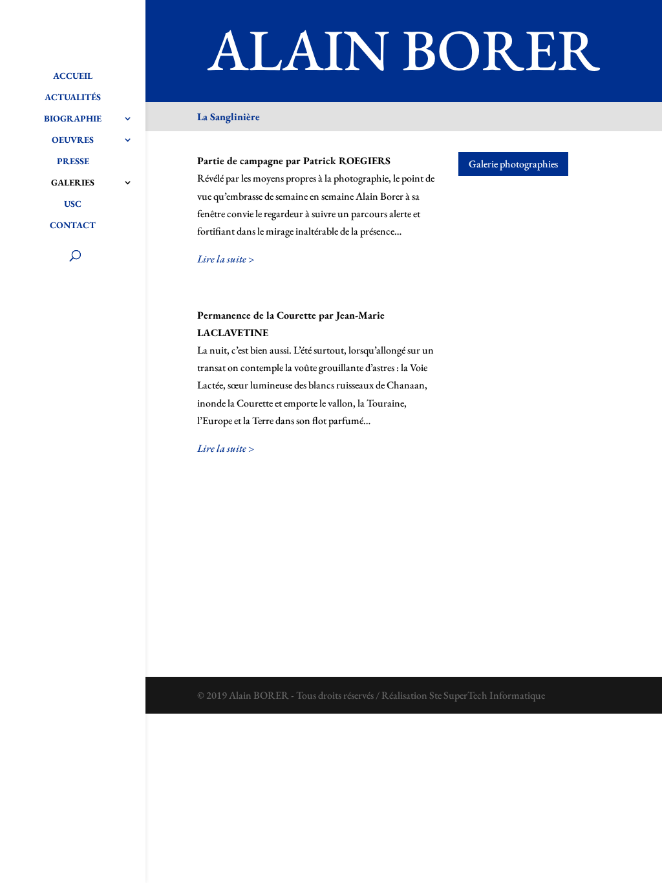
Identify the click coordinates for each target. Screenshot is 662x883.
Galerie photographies (513, 164)
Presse (73, 161)
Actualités (73, 97)
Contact (73, 225)
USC (72, 204)
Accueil (72, 76)
